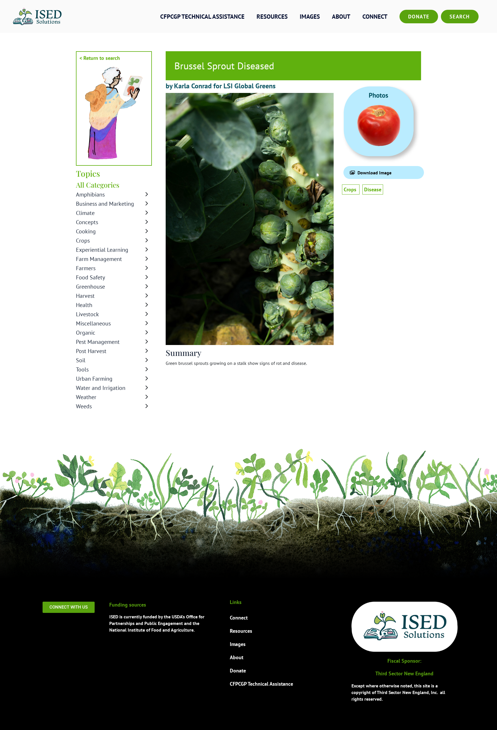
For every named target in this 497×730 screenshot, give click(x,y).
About (341, 16)
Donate (418, 16)
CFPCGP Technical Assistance (202, 16)
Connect (374, 16)
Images (310, 16)
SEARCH (460, 16)
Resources (272, 16)
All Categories (97, 184)
